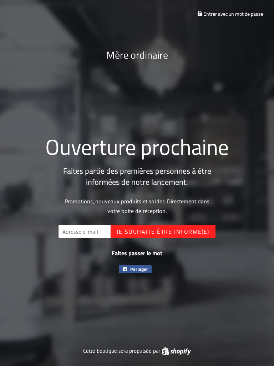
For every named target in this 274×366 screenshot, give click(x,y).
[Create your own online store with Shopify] (176, 350)
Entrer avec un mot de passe (232, 14)
